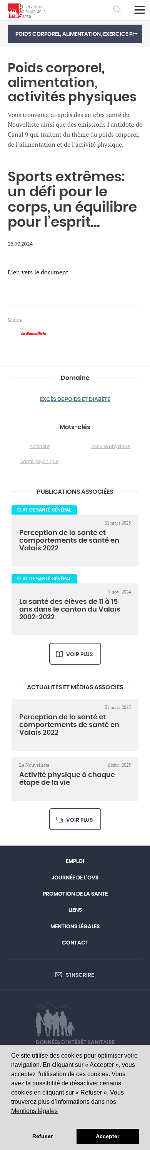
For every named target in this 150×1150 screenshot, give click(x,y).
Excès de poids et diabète (75, 399)
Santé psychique (39, 461)
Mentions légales (34, 1111)
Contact (75, 943)
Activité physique (110, 446)
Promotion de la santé (75, 894)
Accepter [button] (107, 1136)
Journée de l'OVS (75, 878)
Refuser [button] (42, 1136)
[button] (75, 34)
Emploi (75, 861)
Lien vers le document (38, 272)
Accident (40, 446)
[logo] (27, 10)
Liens (75, 910)
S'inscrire (80, 975)
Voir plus (79, 654)
